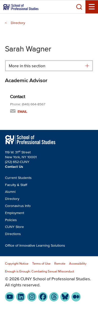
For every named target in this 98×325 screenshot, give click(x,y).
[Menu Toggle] (91, 6)
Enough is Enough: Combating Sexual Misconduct (39, 271)
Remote (59, 263)
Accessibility (77, 263)
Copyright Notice (16, 263)
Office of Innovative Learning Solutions (35, 245)
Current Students (18, 178)
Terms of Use (41, 263)
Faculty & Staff (16, 185)
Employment (14, 213)
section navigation (87, 66)
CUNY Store (14, 227)
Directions (13, 234)
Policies (11, 220)
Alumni (10, 192)
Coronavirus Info (18, 206)
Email (22, 111)
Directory (18, 23)
